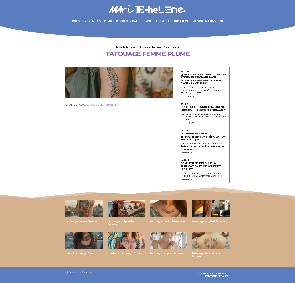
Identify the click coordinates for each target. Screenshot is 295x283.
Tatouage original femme (208, 221)
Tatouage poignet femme (166, 253)
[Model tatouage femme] (84, 240)
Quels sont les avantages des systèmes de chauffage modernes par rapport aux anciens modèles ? (203, 79)
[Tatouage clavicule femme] (168, 208)
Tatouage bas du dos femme (206, 255)
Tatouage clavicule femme (167, 221)
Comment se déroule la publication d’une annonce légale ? (200, 166)
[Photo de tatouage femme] (126, 240)
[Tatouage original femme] (211, 208)
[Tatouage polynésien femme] (126, 208)
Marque (184, 160)
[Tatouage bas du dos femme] (211, 240)
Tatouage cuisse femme (81, 221)
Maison (184, 71)
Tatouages (132, 47)
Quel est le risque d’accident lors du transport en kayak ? (202, 108)
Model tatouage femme (81, 253)
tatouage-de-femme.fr (102, 104)
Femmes (145, 47)
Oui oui (184, 104)
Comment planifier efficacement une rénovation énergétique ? (203, 136)
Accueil (120, 47)
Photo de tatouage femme (125, 253)
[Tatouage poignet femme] (168, 240)
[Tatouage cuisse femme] (84, 208)
